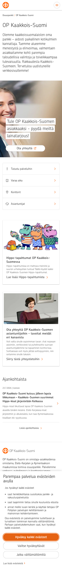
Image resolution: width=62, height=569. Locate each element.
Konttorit (16, 192)
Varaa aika (16, 180)
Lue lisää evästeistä (13, 563)
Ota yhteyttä (24, 148)
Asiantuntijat (18, 203)
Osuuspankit (8, 15)
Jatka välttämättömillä (31, 555)
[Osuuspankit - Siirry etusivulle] (6, 5)
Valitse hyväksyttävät (31, 546)
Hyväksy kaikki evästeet (31, 537)
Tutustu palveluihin (21, 168)
